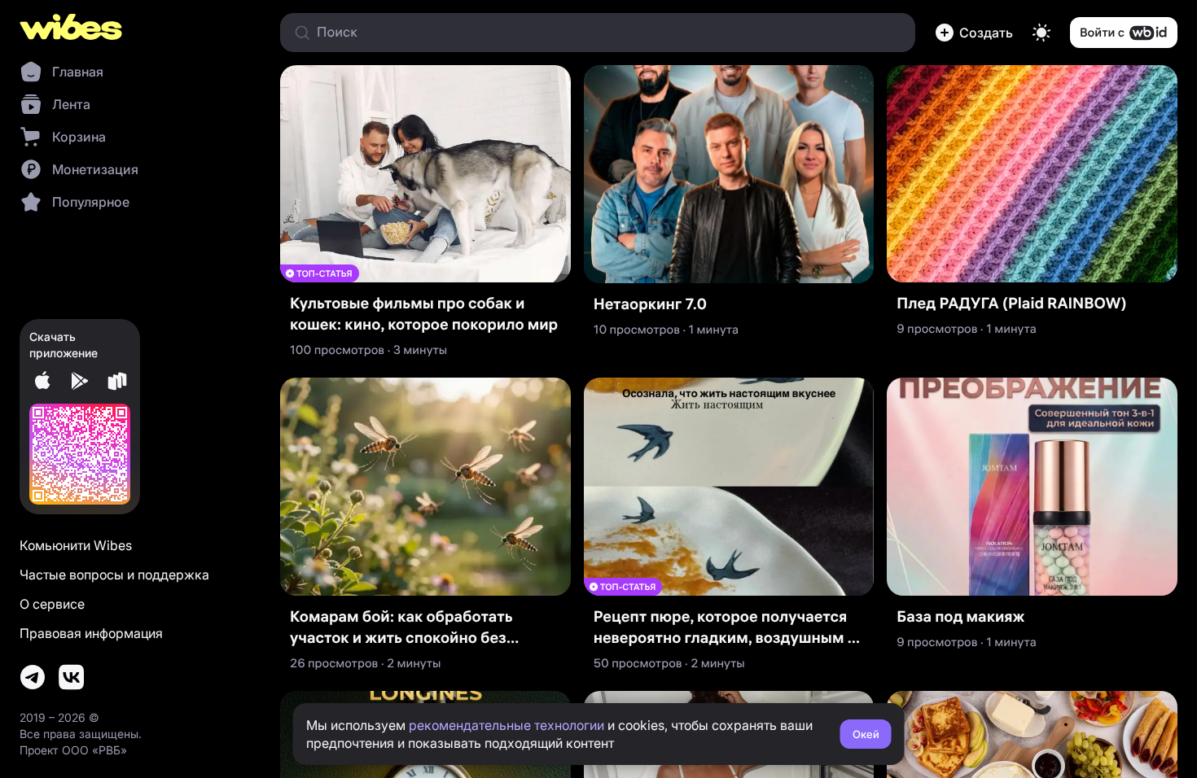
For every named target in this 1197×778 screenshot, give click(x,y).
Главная (77, 71)
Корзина (79, 137)
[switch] (1041, 32)
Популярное (90, 202)
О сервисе (52, 604)
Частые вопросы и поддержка (114, 574)
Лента (71, 104)
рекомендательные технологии (506, 725)
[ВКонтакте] (72, 677)
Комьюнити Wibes (76, 545)
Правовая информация (91, 633)
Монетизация (95, 169)
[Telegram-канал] (33, 677)
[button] (974, 32)
